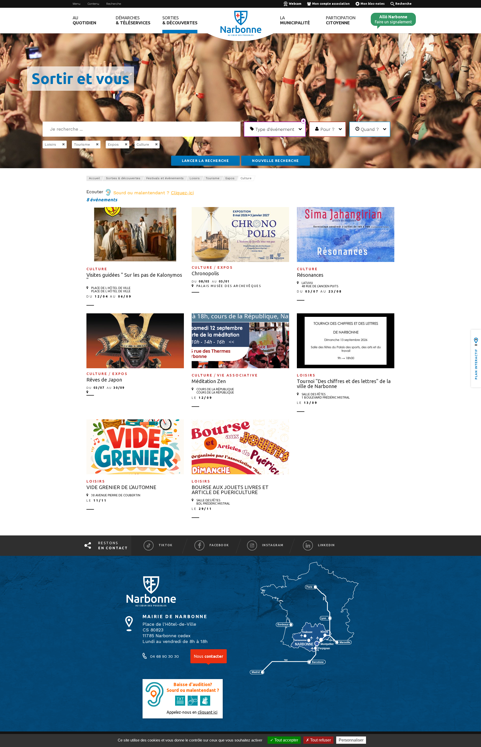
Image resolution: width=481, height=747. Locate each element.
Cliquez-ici (182, 192)
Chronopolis (205, 273)
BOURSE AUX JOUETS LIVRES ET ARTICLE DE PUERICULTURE (230, 489)
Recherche (113, 4)
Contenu (93, 4)
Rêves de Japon (104, 380)
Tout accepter (285, 740)
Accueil (94, 178)
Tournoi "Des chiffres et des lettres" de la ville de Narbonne (344, 383)
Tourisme (212, 178)
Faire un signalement (393, 19)
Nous (208, 656)
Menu (76, 4)
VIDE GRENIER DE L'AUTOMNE (121, 487)
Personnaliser (351, 740)
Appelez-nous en (192, 712)
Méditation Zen (209, 381)
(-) (58, 144)
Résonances (310, 275)
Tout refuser (320, 740)
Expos (229, 178)
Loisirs (195, 178)
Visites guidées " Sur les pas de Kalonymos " (134, 277)
